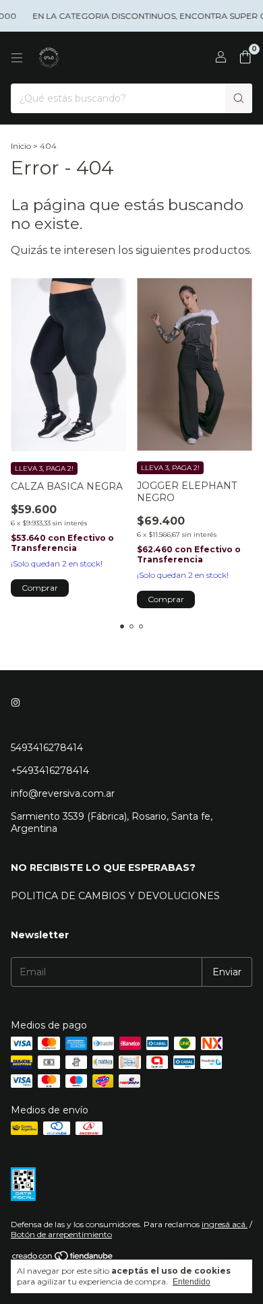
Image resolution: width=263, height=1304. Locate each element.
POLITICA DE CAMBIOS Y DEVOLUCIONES (115, 896)
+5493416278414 (50, 770)
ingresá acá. (224, 1224)
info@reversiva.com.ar (63, 793)
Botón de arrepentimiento (61, 1234)
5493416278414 (47, 748)
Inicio (21, 146)
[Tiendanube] (63, 1258)
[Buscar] (238, 98)
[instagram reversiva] (15, 703)
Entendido (191, 1281)
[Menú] (17, 58)
